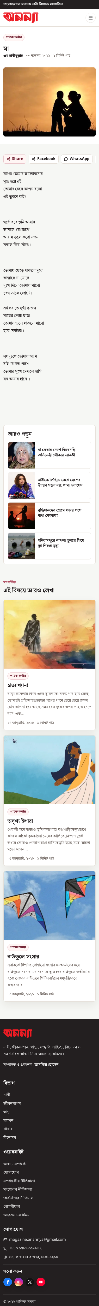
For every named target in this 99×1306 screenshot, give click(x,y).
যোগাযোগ (11, 1172)
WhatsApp (79, 159)
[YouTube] (41, 1282)
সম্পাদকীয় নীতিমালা (19, 1181)
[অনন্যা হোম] (20, 17)
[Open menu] (91, 18)
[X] (29, 1282)
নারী (6, 1095)
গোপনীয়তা (11, 1206)
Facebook (46, 159)
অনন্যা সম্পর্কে (14, 1164)
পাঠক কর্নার (14, 37)
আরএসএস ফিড (16, 1215)
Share (17, 159)
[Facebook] (7, 1282)
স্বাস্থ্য (6, 1112)
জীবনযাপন (12, 1103)
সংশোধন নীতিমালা (17, 1189)
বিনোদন (9, 1137)
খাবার (8, 1129)
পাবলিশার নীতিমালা (18, 1198)
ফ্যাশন (8, 1120)
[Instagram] (18, 1282)
